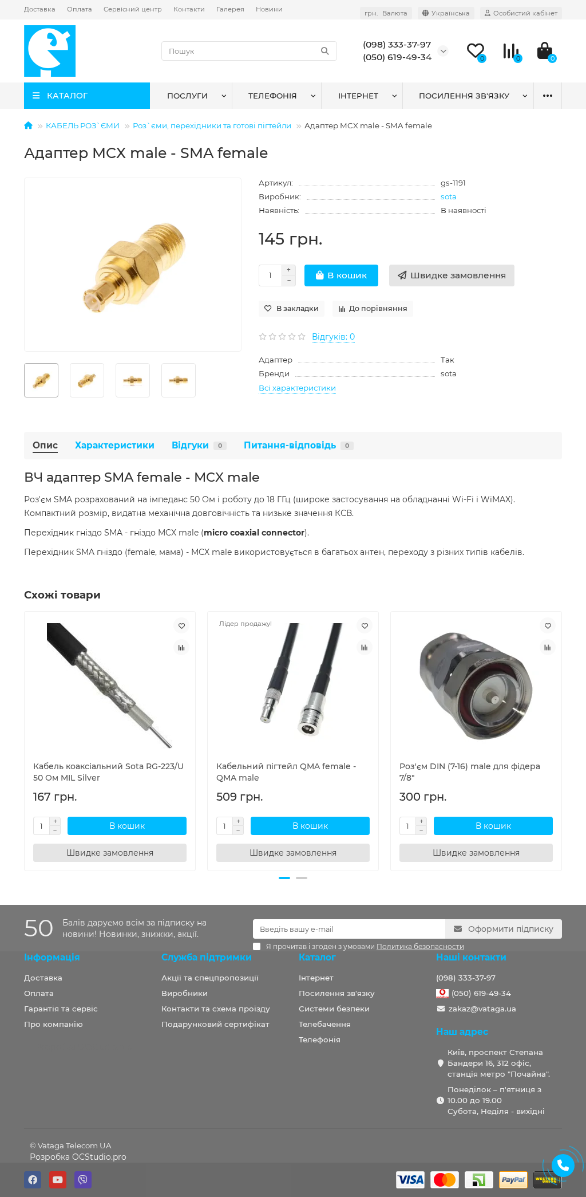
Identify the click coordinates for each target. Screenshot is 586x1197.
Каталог (317, 957)
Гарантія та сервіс (61, 1008)
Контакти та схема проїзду (215, 1008)
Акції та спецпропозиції (210, 977)
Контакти (189, 9)
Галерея (230, 9)
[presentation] (25, 739)
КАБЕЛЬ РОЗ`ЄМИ (83, 125)
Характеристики (115, 445)
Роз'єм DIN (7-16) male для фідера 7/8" (469, 772)
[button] (284, 878)
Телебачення (325, 1024)
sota (449, 196)
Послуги (187, 95)
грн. (386, 13)
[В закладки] (181, 625)
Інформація (52, 957)
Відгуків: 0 (333, 337)
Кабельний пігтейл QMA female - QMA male (286, 772)
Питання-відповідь (296, 445)
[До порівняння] (181, 647)
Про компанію (53, 1024)
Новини (269, 9)
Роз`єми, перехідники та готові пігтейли (212, 125)
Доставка (40, 9)
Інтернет (358, 95)
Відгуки (197, 445)
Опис (45, 445)
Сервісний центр (133, 9)
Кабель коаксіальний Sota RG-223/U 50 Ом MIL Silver (108, 772)
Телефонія (272, 95)
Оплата (79, 9)
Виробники (184, 993)
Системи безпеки (334, 1008)
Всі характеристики (297, 387)
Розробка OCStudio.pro (78, 1157)
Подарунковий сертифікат (215, 1024)
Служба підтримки (206, 957)
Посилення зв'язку (464, 95)
